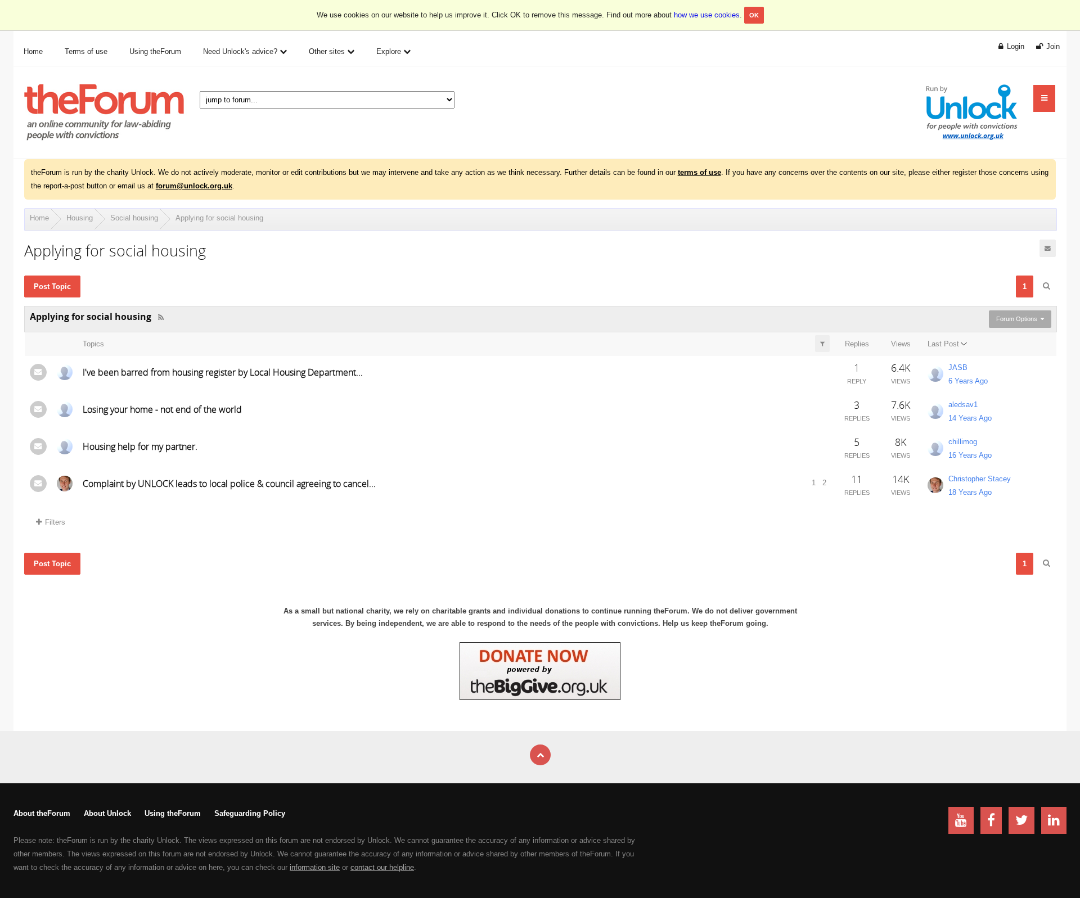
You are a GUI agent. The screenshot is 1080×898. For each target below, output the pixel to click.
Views (901, 344)
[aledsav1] (935, 411)
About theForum (42, 813)
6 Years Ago (968, 381)
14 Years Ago (970, 418)
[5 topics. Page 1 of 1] (1046, 286)
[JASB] (935, 374)
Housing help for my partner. (140, 446)
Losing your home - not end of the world (162, 409)
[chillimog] (65, 446)
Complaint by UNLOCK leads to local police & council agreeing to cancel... (229, 483)
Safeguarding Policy (249, 813)
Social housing (134, 218)
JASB (958, 367)
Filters (55, 522)
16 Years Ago (970, 455)
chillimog (962, 441)
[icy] (65, 372)
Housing (79, 218)
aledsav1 (963, 404)
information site (315, 867)
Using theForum (173, 813)
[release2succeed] (65, 409)
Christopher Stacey (979, 479)
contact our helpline (382, 867)
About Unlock (107, 813)
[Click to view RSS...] (161, 317)
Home (39, 218)
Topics (93, 344)
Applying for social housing (219, 218)
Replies (857, 344)
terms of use (699, 172)
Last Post (943, 344)
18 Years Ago (970, 492)
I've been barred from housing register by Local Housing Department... (223, 372)
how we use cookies (707, 15)
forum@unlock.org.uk (194, 186)
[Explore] (1044, 98)
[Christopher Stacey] (65, 483)
